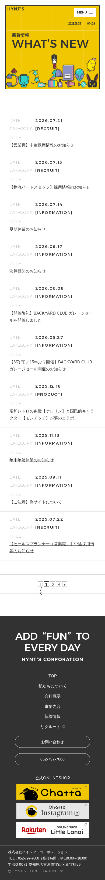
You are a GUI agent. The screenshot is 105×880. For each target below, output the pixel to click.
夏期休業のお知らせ (27, 229)
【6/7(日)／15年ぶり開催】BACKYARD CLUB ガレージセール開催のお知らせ (50, 365)
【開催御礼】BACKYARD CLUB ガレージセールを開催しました (51, 316)
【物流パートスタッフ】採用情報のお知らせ (49, 187)
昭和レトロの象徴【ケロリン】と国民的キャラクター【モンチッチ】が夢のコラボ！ (51, 414)
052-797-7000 (28, 858)
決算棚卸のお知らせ (27, 271)
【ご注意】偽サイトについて (35, 502)
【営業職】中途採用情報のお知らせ (41, 145)
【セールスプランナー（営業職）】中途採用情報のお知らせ (51, 547)
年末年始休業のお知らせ (31, 460)
